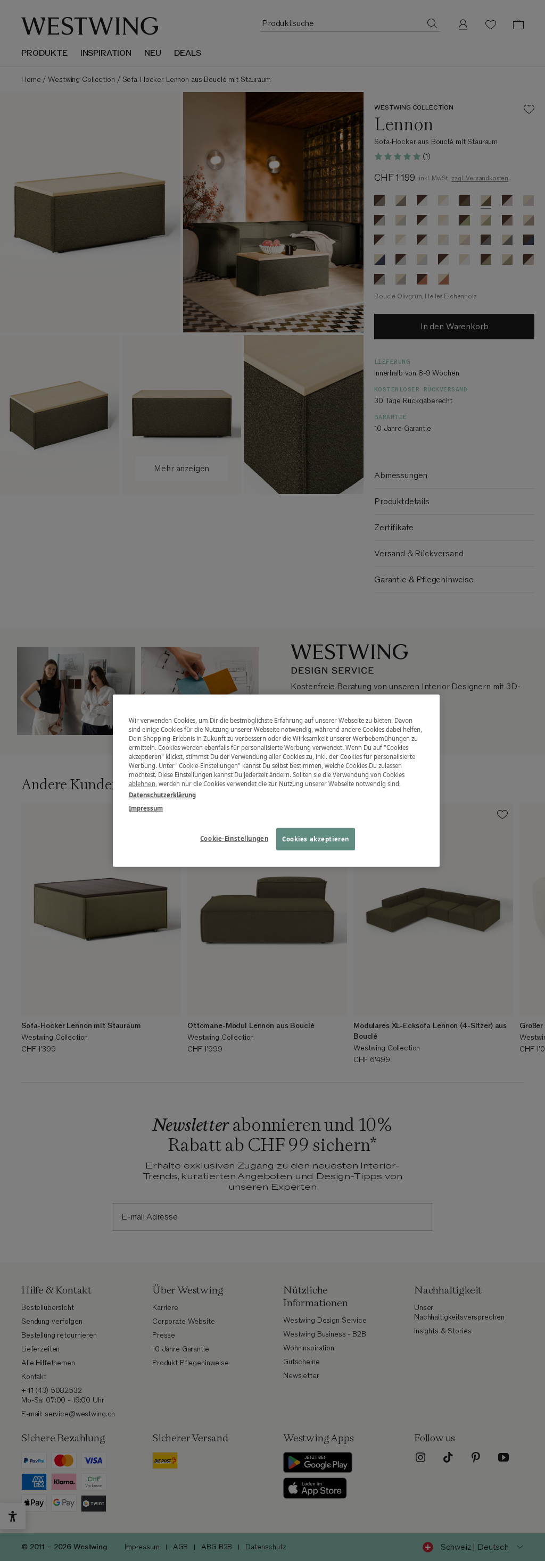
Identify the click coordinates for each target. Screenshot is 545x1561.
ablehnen (142, 784)
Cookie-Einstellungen (234, 838)
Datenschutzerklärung (162, 795)
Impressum (146, 808)
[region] (276, 780)
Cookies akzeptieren (315, 839)
